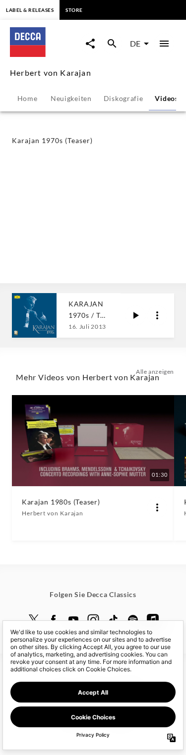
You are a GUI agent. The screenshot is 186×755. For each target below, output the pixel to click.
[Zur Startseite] (45, 53)
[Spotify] (133, 620)
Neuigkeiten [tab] (71, 98)
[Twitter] (34, 620)
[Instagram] (93, 620)
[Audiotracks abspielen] (135, 315)
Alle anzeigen (155, 371)
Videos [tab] (166, 98)
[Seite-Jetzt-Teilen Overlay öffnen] (90, 43)
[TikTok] (113, 620)
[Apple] (153, 620)
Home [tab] (27, 98)
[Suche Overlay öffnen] (112, 43)
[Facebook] (53, 620)
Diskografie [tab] (123, 98)
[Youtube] (73, 620)
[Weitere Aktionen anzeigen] (157, 315)
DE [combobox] (135, 43)
